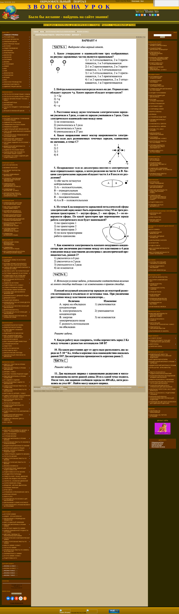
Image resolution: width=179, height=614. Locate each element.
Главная (141, 11)
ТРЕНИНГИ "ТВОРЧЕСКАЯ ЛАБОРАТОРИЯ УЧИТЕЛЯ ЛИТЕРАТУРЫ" (12, 180)
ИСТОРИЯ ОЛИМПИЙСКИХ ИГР (158, 280)
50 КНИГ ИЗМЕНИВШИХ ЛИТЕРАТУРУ (11, 175)
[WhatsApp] (153, 15)
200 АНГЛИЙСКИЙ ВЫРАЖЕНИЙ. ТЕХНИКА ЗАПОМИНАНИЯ (14, 219)
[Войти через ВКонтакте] (8, 598)
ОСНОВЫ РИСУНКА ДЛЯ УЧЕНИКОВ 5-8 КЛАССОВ (157, 262)
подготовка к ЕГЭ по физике (76, 387)
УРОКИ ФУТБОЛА (155, 292)
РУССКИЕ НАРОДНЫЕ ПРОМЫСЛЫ (156, 236)
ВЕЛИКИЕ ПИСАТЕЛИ (11, 167)
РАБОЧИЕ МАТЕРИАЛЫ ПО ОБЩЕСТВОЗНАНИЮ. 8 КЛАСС (158, 191)
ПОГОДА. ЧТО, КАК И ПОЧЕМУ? (156, 129)
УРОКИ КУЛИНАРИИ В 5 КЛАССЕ (156, 319)
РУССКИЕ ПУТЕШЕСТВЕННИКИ (156, 100)
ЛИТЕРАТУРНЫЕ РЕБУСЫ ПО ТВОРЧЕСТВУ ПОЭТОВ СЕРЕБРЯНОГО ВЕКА (12, 194)
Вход (142, 1)
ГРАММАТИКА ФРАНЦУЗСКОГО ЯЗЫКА (11, 248)
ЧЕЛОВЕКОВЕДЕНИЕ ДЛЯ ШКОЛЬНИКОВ (156, 186)
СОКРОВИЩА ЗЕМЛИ (157, 109)
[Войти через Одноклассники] (25, 598)
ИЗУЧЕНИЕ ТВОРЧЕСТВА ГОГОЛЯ (11, 171)
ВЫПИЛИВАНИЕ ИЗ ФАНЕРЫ (159, 331)
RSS (137, 11)
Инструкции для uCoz (158, 446)
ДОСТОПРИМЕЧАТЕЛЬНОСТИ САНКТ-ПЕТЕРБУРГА (159, 253)
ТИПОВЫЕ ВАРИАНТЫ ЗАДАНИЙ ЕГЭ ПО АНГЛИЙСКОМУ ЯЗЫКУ (11, 230)
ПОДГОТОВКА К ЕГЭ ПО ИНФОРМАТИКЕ (156, 63)
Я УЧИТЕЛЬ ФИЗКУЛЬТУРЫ (159, 277)
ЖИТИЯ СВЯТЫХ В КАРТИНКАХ (155, 220)
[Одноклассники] (142, 15)
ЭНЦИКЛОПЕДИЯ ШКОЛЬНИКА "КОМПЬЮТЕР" (158, 49)
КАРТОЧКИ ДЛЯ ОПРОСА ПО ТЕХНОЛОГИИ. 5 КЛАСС (161, 323)
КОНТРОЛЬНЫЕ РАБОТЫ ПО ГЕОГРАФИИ (157, 141)
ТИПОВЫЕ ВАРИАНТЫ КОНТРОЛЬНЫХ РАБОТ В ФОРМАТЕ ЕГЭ (157, 146)
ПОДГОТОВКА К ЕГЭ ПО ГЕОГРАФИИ (156, 151)
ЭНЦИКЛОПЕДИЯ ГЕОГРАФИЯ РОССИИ (156, 85)
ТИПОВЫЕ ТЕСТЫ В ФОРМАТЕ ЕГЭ (156, 205)
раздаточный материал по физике (121, 387)
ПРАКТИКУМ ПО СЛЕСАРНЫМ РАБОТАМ (157, 327)
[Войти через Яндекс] (16, 598)
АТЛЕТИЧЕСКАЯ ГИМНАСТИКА (154, 295)
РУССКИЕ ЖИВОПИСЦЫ (158, 270)
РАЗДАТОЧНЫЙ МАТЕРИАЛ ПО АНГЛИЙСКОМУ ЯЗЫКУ (12, 215)
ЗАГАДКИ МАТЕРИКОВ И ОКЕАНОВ (157, 120)
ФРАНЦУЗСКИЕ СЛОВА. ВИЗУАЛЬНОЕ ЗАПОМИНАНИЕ (11, 243)
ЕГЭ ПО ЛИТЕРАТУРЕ (11, 165)
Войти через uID (16, 593)
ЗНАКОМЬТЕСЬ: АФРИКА (158, 126)
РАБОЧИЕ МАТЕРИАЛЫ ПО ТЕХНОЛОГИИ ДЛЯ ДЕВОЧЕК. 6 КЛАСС (158, 315)
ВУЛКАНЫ (153, 114)
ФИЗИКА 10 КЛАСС (10, 568)
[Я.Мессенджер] (137, 15)
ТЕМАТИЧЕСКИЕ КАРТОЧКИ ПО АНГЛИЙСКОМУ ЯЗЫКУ (12, 203)
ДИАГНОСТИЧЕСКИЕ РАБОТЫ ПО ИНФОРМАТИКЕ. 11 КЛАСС (158, 68)
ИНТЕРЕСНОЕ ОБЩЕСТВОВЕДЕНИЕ (156, 182)
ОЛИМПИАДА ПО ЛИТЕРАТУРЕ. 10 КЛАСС (11, 189)
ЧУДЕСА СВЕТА (155, 245)
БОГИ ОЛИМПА (155, 229)
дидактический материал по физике (45, 388)
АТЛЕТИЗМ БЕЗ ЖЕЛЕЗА (158, 306)
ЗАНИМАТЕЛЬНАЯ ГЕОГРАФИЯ (155, 81)
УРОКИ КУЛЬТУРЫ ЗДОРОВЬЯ (155, 284)
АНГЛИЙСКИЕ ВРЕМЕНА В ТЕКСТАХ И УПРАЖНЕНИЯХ (12, 211)
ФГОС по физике (62, 388)
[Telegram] (145, 15)
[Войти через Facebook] (12, 598)
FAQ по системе (157, 445)
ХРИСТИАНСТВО (155, 217)
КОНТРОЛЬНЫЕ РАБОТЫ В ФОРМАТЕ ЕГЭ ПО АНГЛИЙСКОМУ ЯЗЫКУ (12, 224)
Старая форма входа (16, 603)
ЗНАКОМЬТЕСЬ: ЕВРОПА (158, 123)
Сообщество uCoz (157, 444)
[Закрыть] (154, 6)
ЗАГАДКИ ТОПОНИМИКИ (158, 93)
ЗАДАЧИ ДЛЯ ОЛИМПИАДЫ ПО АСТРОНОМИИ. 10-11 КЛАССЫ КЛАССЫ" (160, 170)
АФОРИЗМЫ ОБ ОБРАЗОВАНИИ (154, 411)
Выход (157, 11)
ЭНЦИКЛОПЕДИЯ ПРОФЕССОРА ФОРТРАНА (158, 44)
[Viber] (150, 15)
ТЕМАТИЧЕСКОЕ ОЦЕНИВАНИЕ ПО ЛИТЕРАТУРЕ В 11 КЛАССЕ (12, 185)
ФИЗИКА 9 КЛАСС (9, 570)
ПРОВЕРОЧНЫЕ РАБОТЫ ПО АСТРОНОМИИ (157, 174)
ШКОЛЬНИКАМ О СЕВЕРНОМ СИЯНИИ (156, 133)
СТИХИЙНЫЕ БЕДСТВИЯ (158, 117)
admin (61, 387)
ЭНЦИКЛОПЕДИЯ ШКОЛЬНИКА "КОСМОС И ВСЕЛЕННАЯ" (157, 164)
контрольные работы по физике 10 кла (98, 387)
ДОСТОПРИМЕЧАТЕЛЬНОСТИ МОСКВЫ (159, 249)
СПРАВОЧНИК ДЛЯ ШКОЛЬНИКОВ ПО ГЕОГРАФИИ (160, 89)
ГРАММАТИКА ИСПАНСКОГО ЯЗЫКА (10, 234)
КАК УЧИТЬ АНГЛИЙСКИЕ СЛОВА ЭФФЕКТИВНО (11, 207)
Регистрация (135, 1)
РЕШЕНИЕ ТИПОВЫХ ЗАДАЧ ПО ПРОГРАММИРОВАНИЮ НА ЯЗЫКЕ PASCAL (158, 59)
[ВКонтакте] (139, 15)
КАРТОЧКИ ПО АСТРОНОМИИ (154, 159)
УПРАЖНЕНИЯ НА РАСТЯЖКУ (155, 303)
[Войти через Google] (21, 598)
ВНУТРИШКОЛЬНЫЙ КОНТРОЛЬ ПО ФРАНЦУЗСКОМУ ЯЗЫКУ (14, 252)
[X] (147, 15)
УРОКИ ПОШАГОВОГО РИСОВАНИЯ (156, 266)
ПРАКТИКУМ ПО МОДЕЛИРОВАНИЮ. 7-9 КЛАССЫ (156, 54)
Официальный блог (158, 442)
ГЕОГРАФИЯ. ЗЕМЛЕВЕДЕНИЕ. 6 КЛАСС (158, 137)
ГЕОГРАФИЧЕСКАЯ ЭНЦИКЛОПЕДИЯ (155, 77)
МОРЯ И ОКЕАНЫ (155, 111)
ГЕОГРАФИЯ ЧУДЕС (156, 106)
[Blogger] (158, 15)
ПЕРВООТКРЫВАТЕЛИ (157, 103)
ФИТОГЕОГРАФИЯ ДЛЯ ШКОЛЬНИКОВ (157, 96)
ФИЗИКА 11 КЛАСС (10, 566)
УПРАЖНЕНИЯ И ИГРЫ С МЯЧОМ (157, 288)
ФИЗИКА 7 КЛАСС (9, 575)
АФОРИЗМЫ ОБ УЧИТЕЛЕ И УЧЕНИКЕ (158, 415)
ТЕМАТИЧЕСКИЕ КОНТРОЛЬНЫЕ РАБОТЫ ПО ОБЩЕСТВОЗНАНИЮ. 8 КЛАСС (157, 197)
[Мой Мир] (155, 15)
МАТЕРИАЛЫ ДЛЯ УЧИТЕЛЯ (155, 213)
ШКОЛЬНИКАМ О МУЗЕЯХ (158, 240)
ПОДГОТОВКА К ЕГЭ (156, 202)
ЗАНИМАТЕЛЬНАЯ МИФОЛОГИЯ (155, 232)
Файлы (42, 31)
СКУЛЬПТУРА (154, 243)
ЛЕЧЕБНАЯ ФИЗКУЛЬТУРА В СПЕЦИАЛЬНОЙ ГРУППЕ (158, 299)
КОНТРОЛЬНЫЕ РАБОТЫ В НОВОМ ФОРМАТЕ (60, 31)
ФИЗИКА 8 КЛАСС (9, 573)
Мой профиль (149, 11)
